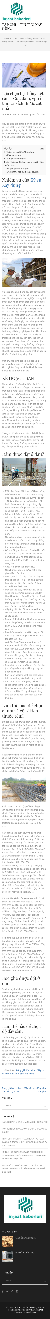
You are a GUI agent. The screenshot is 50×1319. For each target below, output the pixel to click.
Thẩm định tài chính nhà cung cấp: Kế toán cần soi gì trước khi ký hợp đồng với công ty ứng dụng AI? (24, 1142)
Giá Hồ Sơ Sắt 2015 (24, 1252)
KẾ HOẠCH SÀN (13, 155)
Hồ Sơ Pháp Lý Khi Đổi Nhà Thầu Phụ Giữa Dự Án (25, 1122)
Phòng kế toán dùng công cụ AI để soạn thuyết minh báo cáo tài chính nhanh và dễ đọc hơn (23, 1168)
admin (8, 115)
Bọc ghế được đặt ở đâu (17, 168)
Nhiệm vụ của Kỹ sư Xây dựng (20, 152)
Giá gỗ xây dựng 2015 (26, 1237)
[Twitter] (7, 1291)
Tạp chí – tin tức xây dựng (22, 26)
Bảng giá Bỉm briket (26, 1070)
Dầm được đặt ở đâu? (16, 158)
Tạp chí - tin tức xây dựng (25, 1307)
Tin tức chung (39, 115)
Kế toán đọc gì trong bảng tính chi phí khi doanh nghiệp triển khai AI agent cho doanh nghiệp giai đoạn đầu (24, 1155)
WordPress (30, 1312)
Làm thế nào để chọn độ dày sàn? (24, 172)
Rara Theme (37, 1310)
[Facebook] (2, 1291)
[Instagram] (17, 1291)
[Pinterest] (12, 1291)
